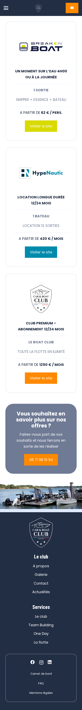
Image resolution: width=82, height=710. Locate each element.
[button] (6, 8)
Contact (41, 583)
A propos (41, 565)
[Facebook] (32, 662)
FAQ (41, 683)
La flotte (41, 642)
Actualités (41, 591)
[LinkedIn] (50, 662)
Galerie (41, 574)
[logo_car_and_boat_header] (38, 8)
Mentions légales (41, 693)
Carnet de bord (41, 674)
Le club (41, 616)
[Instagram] (41, 662)
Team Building (41, 624)
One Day (41, 633)
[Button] (72, 8)
